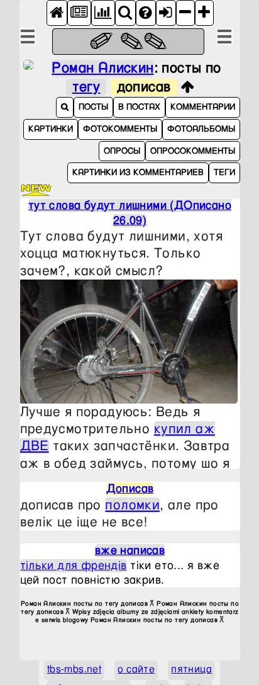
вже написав (130, 550)
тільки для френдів (73, 565)
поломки (132, 505)
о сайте (136, 670)
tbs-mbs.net (74, 670)
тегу (86, 87)
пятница (191, 670)
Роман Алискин (102, 68)
